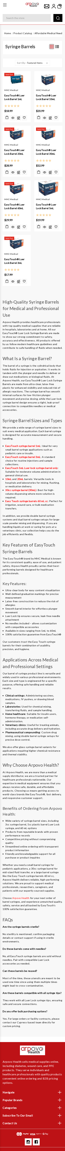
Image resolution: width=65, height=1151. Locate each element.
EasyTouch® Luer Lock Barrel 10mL (46, 97)
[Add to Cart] (38, 117)
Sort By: (21, 62)
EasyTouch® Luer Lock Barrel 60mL (14, 206)
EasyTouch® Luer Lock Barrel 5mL (46, 206)
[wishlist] (24, 118)
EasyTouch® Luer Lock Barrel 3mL (14, 261)
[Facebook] (36, 1141)
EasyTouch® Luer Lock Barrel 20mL (14, 152)
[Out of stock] (7, 117)
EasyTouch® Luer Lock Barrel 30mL (46, 152)
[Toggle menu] (5, 5)
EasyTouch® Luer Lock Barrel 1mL (14, 97)
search (57, 18)
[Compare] (18, 118)
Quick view (12, 118)
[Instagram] (28, 1141)
